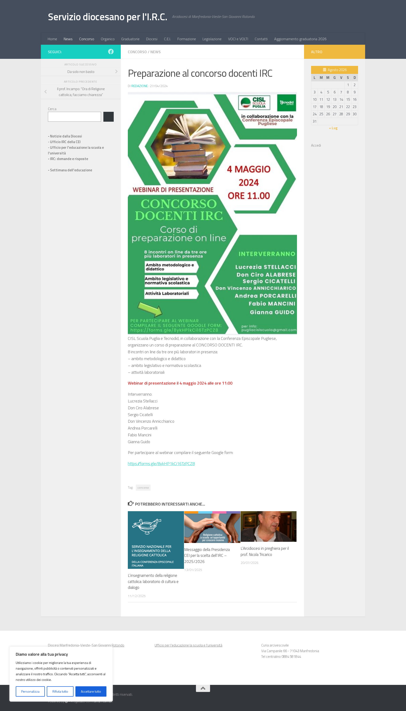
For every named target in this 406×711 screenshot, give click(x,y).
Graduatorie (130, 39)
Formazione (186, 39)
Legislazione (212, 39)
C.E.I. (167, 39)
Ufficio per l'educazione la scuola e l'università (188, 645)
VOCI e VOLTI (238, 39)
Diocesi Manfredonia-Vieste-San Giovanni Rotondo (86, 645)
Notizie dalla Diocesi (66, 136)
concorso (143, 487)
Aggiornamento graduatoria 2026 (300, 39)
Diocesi (151, 39)
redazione (139, 85)
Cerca (52, 109)
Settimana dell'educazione (71, 170)
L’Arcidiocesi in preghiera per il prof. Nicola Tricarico (265, 551)
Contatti (261, 39)
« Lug (333, 128)
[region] (61, 674)
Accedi (316, 145)
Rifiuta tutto (60, 691)
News (68, 39)
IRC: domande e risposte (69, 158)
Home (52, 39)
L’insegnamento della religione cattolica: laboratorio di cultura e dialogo (153, 581)
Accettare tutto (91, 691)
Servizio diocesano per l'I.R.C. (107, 16)
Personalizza (30, 691)
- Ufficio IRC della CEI (64, 142)
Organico (108, 39)
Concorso (86, 39)
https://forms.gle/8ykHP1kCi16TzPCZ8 (161, 463)
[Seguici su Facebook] (111, 51)
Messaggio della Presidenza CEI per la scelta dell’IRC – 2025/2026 (207, 555)
